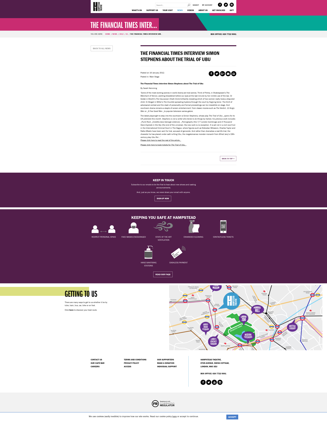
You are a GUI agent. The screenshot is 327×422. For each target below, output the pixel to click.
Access (127, 366)
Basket (196, 5)
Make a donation (165, 363)
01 (127, 34)
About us (203, 10)
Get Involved (218, 10)
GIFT (232, 10)
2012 (121, 34)
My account (207, 5)
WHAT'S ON (137, 10)
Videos (190, 10)
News (180, 10)
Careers (95, 366)
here (174, 416)
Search (188, 5)
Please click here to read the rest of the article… (161, 140)
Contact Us (96, 359)
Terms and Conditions (135, 359)
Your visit (168, 10)
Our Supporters (165, 359)
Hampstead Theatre (97, 6)
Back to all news (101, 48)
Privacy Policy (131, 363)
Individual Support (167, 366)
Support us (152, 10)
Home (107, 34)
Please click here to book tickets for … (163, 145)
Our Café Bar (97, 363)
